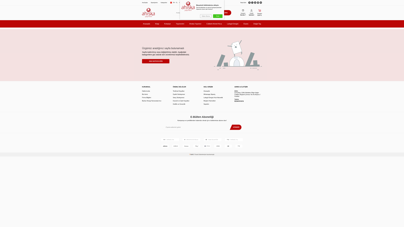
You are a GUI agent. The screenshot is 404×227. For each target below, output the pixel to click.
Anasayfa (146, 24)
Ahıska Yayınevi (195, 24)
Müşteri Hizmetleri (210, 101)
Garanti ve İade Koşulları (181, 101)
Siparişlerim (154, 2)
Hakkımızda (146, 91)
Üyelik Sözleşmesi (179, 94)
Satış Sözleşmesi (178, 97)
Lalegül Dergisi (232, 24)
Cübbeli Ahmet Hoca (214, 24)
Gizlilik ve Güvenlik (179, 104)
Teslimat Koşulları (179, 91)
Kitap (157, 24)
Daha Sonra (206, 16)
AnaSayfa (145, 2)
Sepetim (206, 104)
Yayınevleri (180, 24)
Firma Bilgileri (146, 97)
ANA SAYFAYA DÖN (156, 61)
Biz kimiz (145, 94)
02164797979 (239, 101)
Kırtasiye (167, 24)
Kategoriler (164, 2)
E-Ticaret (195, 154)
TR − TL (175, 2)
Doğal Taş (257, 24)
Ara (226, 13)
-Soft (191, 154)
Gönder (236, 127)
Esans (246, 24)
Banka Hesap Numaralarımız (151, 101)
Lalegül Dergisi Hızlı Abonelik (213, 97)
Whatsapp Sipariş (209, 94)
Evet (217, 16)
